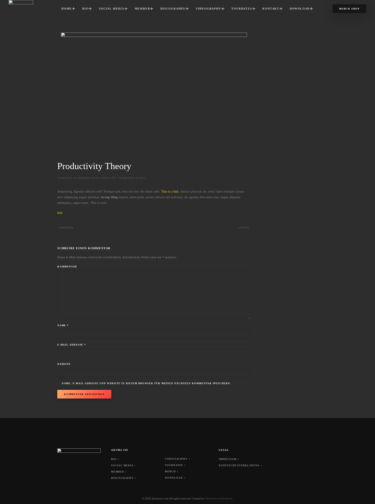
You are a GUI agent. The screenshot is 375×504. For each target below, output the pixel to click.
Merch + (172, 471)
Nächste (243, 227)
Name (63, 325)
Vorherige (66, 227)
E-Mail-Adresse (71, 344)
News (142, 178)
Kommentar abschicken (84, 394)
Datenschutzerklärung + (241, 465)
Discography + (123, 478)
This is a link (170, 191)
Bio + (115, 459)
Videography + (177, 459)
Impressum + (229, 459)
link (59, 212)
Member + (119, 471)
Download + (175, 477)
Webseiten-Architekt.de (219, 498)
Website (64, 364)
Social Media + (123, 465)
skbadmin (84, 178)
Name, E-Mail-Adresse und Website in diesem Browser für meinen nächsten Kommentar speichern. (146, 383)
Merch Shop (349, 8)
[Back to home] (21, 8)
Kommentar (67, 266)
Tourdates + (175, 465)
